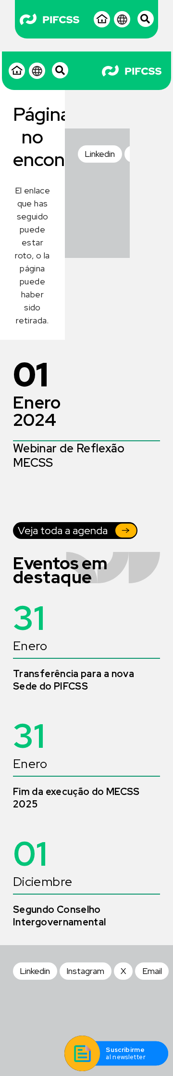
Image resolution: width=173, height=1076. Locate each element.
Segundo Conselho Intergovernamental (59, 915)
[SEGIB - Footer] (83, 203)
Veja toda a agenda (63, 531)
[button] (60, 70)
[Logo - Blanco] (50, 19)
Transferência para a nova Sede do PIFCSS (73, 679)
